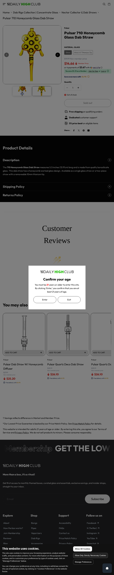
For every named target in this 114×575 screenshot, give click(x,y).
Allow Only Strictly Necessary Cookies (90, 555)
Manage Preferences (83, 562)
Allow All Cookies (82, 549)
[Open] (107, 568)
